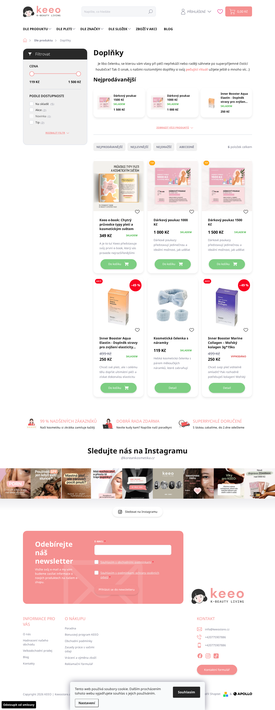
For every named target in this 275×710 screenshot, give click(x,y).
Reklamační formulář (79, 664)
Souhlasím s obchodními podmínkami (125, 562)
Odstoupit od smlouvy (18, 705)
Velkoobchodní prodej (37, 650)
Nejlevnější (139, 147)
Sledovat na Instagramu (141, 512)
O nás (27, 634)
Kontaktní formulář (217, 670)
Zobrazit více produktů (172, 127)
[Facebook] (200, 655)
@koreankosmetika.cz (137, 458)
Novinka (42, 116)
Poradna (70, 628)
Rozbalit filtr (55, 133)
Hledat (150, 11)
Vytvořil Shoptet (209, 694)
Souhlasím (186, 692)
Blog (26, 657)
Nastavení (87, 703)
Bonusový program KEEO (81, 634)
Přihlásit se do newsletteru (117, 589)
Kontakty (29, 663)
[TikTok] (216, 655)
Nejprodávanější (109, 147)
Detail (173, 388)
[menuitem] (37, 29)
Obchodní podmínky (78, 641)
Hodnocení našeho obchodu (35, 642)
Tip (39, 122)
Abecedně (186, 147)
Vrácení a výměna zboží (80, 658)
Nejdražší (163, 147)
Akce (40, 110)
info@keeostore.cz (217, 629)
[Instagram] (208, 655)
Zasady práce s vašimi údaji (79, 649)
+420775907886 (215, 637)
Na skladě (44, 104)
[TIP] (173, 188)
